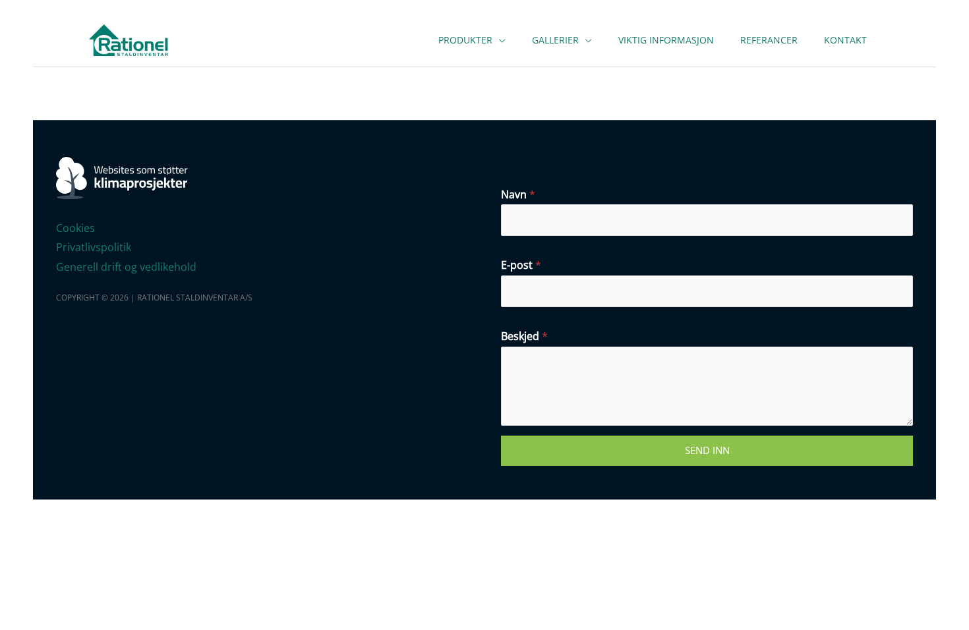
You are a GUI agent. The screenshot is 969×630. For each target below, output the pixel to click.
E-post (521, 265)
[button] (499, 40)
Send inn (707, 450)
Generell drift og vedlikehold (126, 267)
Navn (518, 194)
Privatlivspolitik (93, 247)
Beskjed (524, 336)
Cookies (75, 228)
